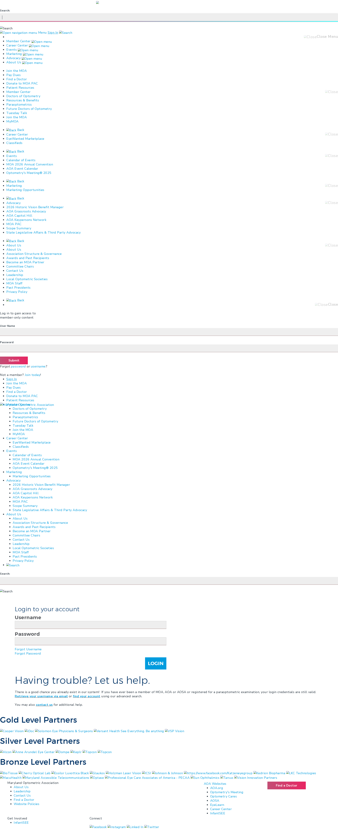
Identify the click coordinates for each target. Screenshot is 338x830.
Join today (32, 375)
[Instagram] (117, 827)
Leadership (14, 275)
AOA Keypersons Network (26, 220)
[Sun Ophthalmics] (205, 777)
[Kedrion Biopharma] (270, 773)
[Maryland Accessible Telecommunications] (56, 777)
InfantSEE (217, 813)
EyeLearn (217, 805)
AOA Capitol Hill (19, 215)
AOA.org (216, 788)
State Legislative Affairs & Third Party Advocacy (43, 232)
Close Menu (327, 37)
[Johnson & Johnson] (168, 773)
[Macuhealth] (11, 777)
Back (20, 130)
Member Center (18, 41)
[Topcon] (90, 752)
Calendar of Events (20, 160)
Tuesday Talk (16, 113)
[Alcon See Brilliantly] (6, 752)
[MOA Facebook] (99, 827)
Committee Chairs (20, 266)
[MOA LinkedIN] (135, 827)
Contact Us (14, 271)
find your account (86, 696)
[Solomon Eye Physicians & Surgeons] (64, 731)
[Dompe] (63, 752)
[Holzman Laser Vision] (124, 773)
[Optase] (97, 777)
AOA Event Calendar (22, 168)
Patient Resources (20, 88)
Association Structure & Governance (34, 254)
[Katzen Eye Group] (219, 773)
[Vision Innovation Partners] (256, 777)
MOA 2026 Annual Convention (29, 164)
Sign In (53, 32)
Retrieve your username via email (41, 696)
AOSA (214, 800)
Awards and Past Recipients (27, 258)
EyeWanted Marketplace (25, 139)
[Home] (27, 404)
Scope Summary (18, 228)
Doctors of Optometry (23, 96)
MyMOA (12, 121)
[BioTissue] (9, 773)
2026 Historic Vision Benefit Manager (35, 207)
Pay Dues (13, 75)
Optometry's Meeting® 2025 (28, 173)
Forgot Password (28, 653)
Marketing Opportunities (25, 190)
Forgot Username (28, 649)
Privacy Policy (16, 292)
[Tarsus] (227, 777)
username (38, 366)
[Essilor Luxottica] (70, 773)
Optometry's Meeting (226, 792)
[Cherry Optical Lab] (35, 773)
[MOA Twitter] (151, 827)
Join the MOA (16, 71)
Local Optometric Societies (27, 279)
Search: (5, 10)
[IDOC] (30, 731)
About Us (13, 62)
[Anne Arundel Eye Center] (34, 752)
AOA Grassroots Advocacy (26, 211)
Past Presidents (18, 287)
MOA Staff (14, 283)
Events (11, 50)
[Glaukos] (98, 773)
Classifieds (14, 143)
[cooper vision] (12, 731)
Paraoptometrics (19, 104)
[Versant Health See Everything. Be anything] (129, 731)
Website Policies (26, 804)
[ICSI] (147, 773)
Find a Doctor (16, 79)
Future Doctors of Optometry (29, 109)
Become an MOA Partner (25, 262)
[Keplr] (76, 752)
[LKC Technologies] (301, 773)
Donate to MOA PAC (22, 83)
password (18, 366)
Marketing (14, 54)
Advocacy (13, 58)
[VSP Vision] (174, 731)
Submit (13, 360)
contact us (44, 705)
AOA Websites (215, 784)
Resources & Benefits (22, 100)
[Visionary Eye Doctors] (105, 752)
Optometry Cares (223, 796)
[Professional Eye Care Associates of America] (148, 777)
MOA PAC (14, 224)
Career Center (17, 45)
